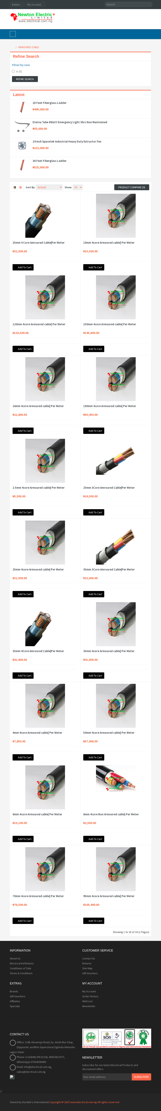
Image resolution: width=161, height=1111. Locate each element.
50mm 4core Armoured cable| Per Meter (108, 732)
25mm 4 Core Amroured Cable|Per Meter (39, 242)
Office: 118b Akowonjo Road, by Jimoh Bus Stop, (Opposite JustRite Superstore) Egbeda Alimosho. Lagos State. (43, 1047)
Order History (90, 996)
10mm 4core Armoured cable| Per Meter (108, 242)
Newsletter (88, 1006)
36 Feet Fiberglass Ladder (50, 161)
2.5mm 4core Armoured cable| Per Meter (39, 487)
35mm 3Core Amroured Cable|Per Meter (109, 569)
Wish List (87, 1001)
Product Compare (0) (131, 187)
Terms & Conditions (21, 973)
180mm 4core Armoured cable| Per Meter (109, 406)
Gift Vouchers (90, 973)
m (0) (19, 71)
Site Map (87, 968)
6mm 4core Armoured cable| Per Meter (37, 814)
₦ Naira (16, 4)
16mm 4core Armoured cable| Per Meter (38, 406)
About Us (15, 958)
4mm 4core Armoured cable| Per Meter (37, 732)
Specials (15, 1006)
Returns (86, 963)
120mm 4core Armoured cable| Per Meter (39, 324)
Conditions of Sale (20, 968)
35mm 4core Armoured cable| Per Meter (108, 651)
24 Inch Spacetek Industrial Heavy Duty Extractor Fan (67, 141)
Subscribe (141, 1076)
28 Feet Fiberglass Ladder (50, 103)
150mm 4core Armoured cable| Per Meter (109, 324)
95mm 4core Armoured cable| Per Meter (108, 896)
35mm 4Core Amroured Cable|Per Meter (38, 651)
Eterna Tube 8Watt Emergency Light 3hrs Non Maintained (70, 122)
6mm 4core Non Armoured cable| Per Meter (111, 814)
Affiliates (15, 1001)
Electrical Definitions (22, 963)
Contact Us (88, 958)
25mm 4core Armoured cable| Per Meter (38, 569)
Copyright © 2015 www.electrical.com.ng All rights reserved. (84, 1102)
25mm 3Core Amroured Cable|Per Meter (109, 487)
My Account (89, 991)
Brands (14, 991)
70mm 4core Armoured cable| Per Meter (38, 896)
